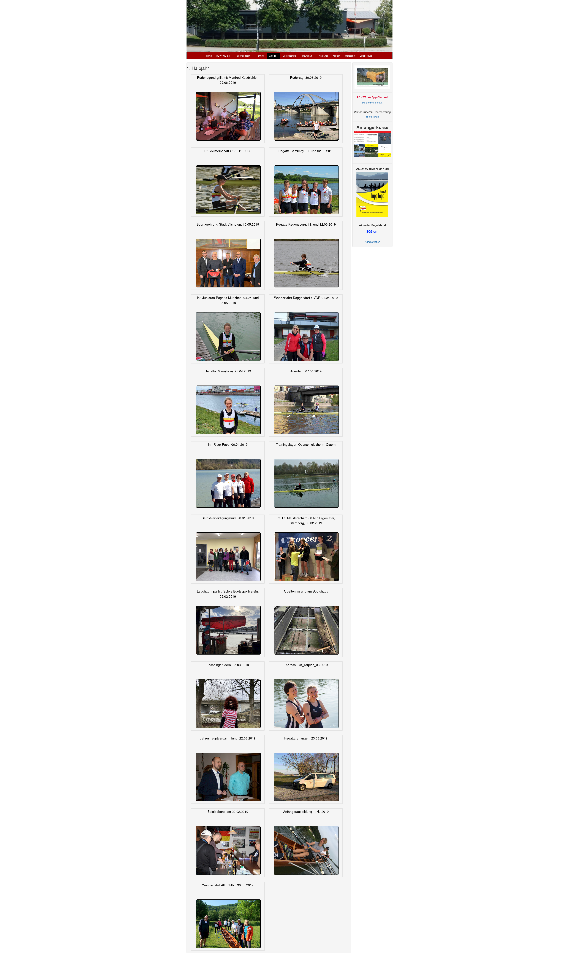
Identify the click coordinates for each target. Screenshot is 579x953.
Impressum (350, 55)
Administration (372, 240)
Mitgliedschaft (289, 55)
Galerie (273, 55)
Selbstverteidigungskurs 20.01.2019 (228, 517)
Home (209, 55)
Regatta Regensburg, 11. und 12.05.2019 (306, 224)
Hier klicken (372, 115)
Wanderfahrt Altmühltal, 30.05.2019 (227, 885)
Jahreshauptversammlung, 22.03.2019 (228, 738)
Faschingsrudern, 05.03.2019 (228, 664)
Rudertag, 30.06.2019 (306, 77)
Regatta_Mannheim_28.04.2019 (228, 371)
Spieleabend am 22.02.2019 (227, 811)
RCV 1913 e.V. (223, 55)
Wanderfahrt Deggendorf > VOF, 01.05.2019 (306, 297)
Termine (260, 55)
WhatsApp (323, 55)
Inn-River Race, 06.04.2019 (228, 444)
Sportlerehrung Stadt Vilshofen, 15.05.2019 (228, 224)
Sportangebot (244, 55)
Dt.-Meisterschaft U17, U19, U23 (227, 150)
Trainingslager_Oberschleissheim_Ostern (306, 444)
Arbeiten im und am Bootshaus (306, 591)
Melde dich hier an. (372, 101)
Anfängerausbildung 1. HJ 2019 (306, 811)
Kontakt (336, 55)
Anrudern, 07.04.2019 (306, 371)
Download (307, 55)
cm (372, 230)
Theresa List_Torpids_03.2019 (306, 664)
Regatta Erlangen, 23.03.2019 (305, 738)
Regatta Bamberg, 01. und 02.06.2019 (306, 150)
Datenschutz (366, 55)
